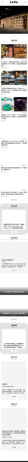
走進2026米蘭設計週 (7, 260)
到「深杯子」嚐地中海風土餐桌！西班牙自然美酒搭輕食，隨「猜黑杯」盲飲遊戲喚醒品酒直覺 (14, 63)
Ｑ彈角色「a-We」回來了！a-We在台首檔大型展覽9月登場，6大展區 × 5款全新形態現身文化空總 (14, 116)
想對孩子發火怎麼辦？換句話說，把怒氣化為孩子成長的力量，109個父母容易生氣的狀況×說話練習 (13, 433)
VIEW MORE (14, 200)
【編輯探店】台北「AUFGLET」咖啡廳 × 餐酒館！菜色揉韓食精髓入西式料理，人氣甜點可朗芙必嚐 (14, 143)
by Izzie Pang (4, 67)
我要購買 (14, 447)
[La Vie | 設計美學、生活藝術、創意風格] (14, 2)
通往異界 (4, 384)
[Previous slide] (2, 36)
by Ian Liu (3, 94)
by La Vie (3, 120)
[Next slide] (25, 36)
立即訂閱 (14, 396)
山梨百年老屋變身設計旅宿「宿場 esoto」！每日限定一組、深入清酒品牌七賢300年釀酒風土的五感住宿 (14, 90)
